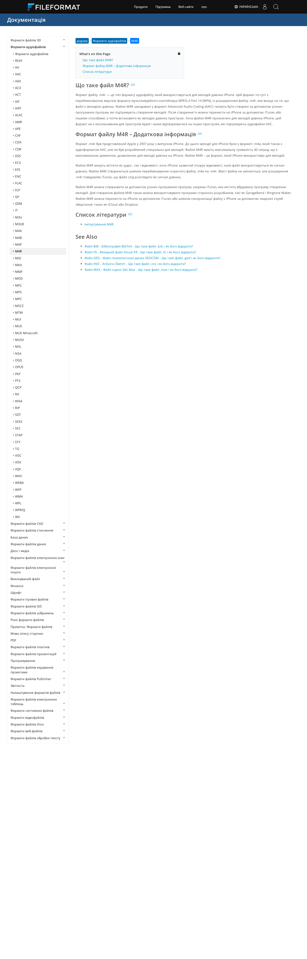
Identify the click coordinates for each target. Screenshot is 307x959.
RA (17, 394)
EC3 (18, 162)
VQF (18, 469)
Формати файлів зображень (32, 613)
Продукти (141, 7)
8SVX (18, 60)
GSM (18, 203)
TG (17, 449)
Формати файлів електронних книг (38, 558)
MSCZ (19, 306)
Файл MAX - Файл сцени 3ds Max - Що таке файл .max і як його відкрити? (141, 269)
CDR (18, 149)
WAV (18, 476)
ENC (18, 176)
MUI (18, 319)
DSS (18, 156)
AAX (18, 81)
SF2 (17, 428)
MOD (19, 278)
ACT (18, 94)
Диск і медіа (20, 551)
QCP (18, 387)
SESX (18, 421)
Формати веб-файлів (26, 731)
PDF (13, 640)
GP (17, 197)
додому (82, 41)
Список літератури (97, 71)
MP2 (18, 285)
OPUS (19, 367)
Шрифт (16, 592)
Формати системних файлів (32, 710)
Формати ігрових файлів (29, 599)
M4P (18, 244)
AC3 (18, 88)
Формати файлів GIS (26, 606)
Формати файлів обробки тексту (35, 738)
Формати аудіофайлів (28, 47)
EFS (17, 169)
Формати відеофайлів (27, 717)
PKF (17, 374)
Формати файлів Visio (27, 724)
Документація (26, 19)
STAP (18, 435)
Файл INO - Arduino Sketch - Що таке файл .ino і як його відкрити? (135, 264)
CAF (18, 135)
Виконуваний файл (25, 579)
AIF (17, 101)
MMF (18, 271)
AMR (18, 122)
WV (17, 517)
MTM (19, 312)
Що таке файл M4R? (98, 60)
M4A (18, 231)
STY (17, 442)
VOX (18, 462)
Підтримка (163, 7)
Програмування (23, 661)
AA (17, 67)
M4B (18, 238)
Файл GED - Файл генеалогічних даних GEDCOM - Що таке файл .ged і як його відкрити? (152, 258)
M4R (18, 251)
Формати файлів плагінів (30, 647)
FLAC (18, 183)
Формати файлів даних (28, 544)
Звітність (17, 685)
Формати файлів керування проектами (32, 669)
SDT (18, 414)
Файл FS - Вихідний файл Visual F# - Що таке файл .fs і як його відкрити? (140, 252)
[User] (264, 6)
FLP (17, 190)
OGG (18, 360)
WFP (18, 489)
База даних (19, 537)
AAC (18, 74)
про (204, 7)
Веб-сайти (186, 7)
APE (18, 129)
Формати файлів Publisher (31, 679)
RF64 (18, 401)
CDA (18, 142)
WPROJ (20, 510)
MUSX (19, 340)
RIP (17, 408)
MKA (18, 265)
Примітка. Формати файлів (31, 627)
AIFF (18, 108)
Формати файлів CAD (27, 523)
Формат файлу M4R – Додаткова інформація (117, 66)
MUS (18, 326)
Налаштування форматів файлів (35, 692)
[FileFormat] (55, 6)
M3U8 (19, 224)
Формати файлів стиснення (32, 530)
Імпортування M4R (99, 224)
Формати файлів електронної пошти (33, 569)
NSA (18, 353)
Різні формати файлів (27, 620)
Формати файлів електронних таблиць (34, 701)
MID (18, 258)
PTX (17, 380)
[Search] (276, 6)
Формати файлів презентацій (33, 654)
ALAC (19, 115)
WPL (18, 503)
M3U (18, 217)
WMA (19, 496)
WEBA (19, 483)
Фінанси (17, 586)
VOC (18, 455)
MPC (18, 299)
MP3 (18, 292)
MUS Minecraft (26, 333)
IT (16, 210)
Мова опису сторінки (27, 633)
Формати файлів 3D (26, 40)
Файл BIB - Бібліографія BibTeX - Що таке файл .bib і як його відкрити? (139, 246)
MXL (18, 346)
